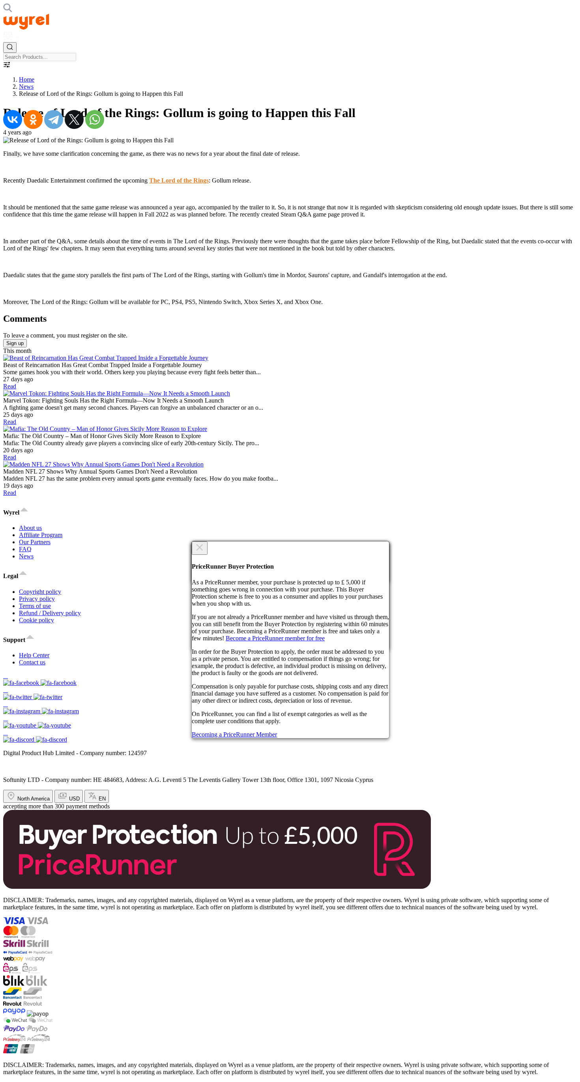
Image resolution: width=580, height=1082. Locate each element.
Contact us (32, 662)
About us (30, 527)
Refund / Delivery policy (50, 613)
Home (26, 79)
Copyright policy (40, 591)
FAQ (25, 549)
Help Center (34, 655)
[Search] (10, 47)
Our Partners (35, 542)
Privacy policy (37, 598)
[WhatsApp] (94, 119)
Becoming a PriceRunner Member (234, 734)
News (26, 86)
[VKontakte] (12, 119)
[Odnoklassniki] (33, 119)
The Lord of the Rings (179, 180)
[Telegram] (53, 119)
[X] (74, 119)
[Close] (200, 548)
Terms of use (35, 606)
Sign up (15, 343)
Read (9, 386)
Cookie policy (36, 620)
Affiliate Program (40, 535)
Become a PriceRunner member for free (275, 638)
